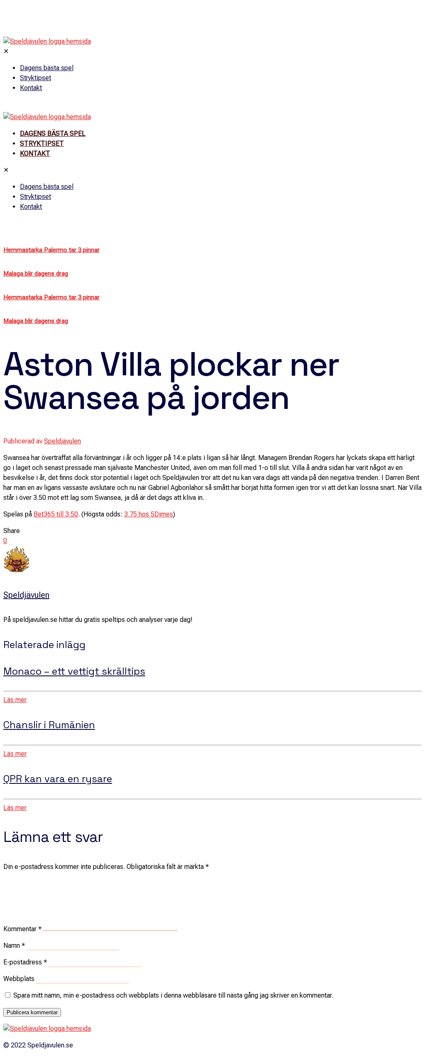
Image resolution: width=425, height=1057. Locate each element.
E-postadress (25, 962)
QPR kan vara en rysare (57, 778)
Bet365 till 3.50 (56, 514)
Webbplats (18, 979)
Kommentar (22, 929)
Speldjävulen (62, 441)
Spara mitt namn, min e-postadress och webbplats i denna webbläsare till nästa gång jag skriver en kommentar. (173, 995)
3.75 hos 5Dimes (148, 514)
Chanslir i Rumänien (49, 724)
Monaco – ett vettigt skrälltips (74, 671)
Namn (14, 945)
